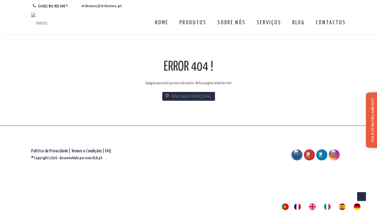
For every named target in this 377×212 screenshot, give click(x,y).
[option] (298, 206)
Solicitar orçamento (373, 120)
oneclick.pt (93, 158)
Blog (298, 22)
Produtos (192, 22)
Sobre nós (231, 22)
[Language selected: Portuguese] (324, 207)
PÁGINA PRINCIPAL (192, 96)
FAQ (108, 151)
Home (161, 22)
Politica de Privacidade (49, 151)
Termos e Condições (87, 151)
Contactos (331, 22)
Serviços (269, 22)
